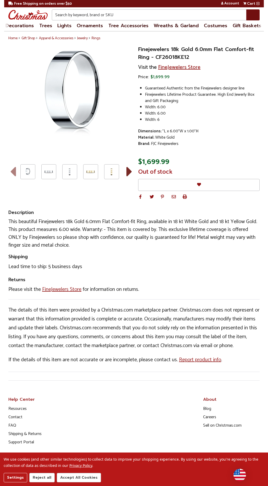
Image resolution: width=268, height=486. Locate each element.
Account (231, 3)
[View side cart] (258, 4)
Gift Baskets (247, 25)
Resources (17, 408)
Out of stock (155, 172)
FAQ (12, 425)
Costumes (215, 25)
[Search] (253, 14)
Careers (209, 417)
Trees (45, 25)
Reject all (42, 477)
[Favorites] (199, 185)
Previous (13, 171)
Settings (15, 477)
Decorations (19, 25)
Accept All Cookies (79, 477)
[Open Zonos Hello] (239, 475)
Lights (64, 25)
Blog (207, 408)
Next (129, 171)
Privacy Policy (80, 465)
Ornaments (90, 25)
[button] (140, 197)
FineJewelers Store (179, 67)
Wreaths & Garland (176, 25)
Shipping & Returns (25, 433)
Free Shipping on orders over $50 (43, 4)
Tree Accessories (128, 25)
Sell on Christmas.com (222, 425)
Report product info (200, 359)
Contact (15, 417)
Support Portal (21, 442)
